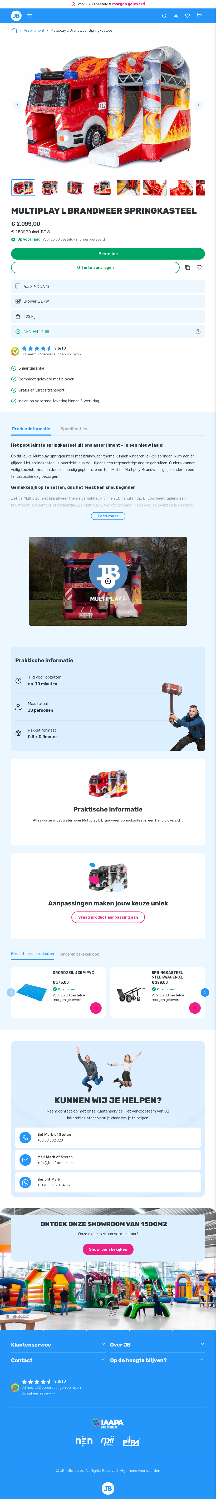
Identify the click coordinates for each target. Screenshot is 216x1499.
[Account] (176, 16)
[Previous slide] (11, 992)
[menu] (29, 16)
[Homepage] (16, 16)
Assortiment (34, 30)
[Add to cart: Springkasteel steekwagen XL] (195, 1008)
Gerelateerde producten (32, 953)
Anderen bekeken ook (79, 954)
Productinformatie (31, 428)
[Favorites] (187, 16)
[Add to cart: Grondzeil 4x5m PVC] (96, 1008)
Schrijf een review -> (38, 1393)
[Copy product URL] (187, 267)
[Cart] (199, 16)
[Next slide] (205, 992)
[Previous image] (17, 105)
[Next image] (198, 105)
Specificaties (74, 428)
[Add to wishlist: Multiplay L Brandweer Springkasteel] (199, 267)
